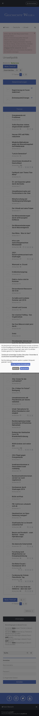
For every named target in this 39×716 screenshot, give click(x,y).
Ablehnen (16, 368)
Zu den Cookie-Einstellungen (21, 364)
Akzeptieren (24, 368)
